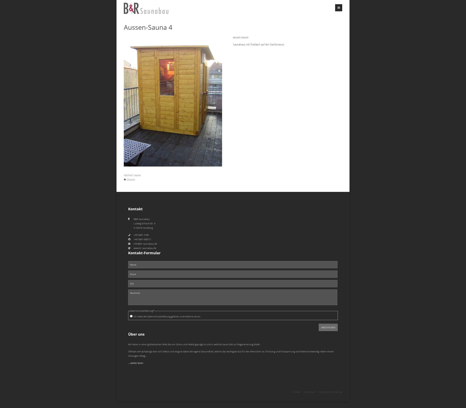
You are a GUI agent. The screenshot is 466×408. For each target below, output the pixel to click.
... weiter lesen (135, 363)
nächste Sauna (132, 175)
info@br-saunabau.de (145, 243)
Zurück (131, 179)
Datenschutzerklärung (159, 316)
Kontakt (297, 392)
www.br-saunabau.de (145, 248)
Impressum (310, 392)
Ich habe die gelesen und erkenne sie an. (167, 316)
